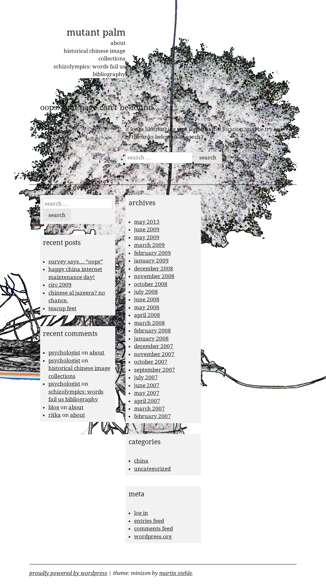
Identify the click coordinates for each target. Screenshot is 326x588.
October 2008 (150, 284)
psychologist (64, 352)
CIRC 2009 (60, 285)
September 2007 (154, 370)
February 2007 (152, 416)
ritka (54, 415)
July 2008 (146, 292)
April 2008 (147, 315)
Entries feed (149, 521)
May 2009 (146, 237)
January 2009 (151, 260)
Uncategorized (152, 469)
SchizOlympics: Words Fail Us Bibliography (89, 70)
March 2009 (149, 245)
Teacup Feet (62, 308)
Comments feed (153, 528)
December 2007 (153, 346)
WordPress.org (153, 536)
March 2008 (149, 323)
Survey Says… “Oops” (75, 261)
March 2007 (149, 408)
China (141, 461)
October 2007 (150, 362)
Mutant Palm (96, 32)
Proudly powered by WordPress (68, 573)
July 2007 (146, 377)
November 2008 (154, 276)
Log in (141, 513)
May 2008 (146, 307)
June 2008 (146, 299)
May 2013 (146, 222)
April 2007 (147, 401)
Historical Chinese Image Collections (94, 55)
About (117, 43)
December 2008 (153, 268)
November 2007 (154, 354)
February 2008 (152, 330)
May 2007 (146, 393)
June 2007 (146, 385)
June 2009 (146, 229)
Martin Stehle (175, 573)
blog (53, 407)
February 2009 (152, 253)
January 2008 (151, 338)
